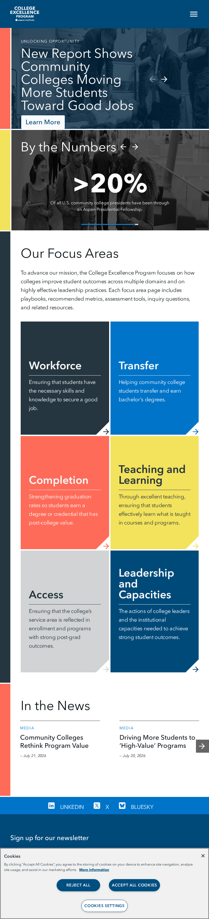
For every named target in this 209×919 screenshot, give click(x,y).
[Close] (203, 856)
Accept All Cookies (134, 885)
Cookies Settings (104, 906)
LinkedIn (72, 807)
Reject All (78, 885)
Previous (151, 79)
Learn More (43, 122)
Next (164, 79)
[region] (104, 883)
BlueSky (142, 807)
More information (94, 869)
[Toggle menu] (198, 14)
